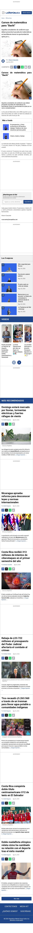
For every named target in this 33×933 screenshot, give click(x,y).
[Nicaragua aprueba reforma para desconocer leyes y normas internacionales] (16, 522)
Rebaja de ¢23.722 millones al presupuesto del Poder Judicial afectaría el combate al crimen (14, 644)
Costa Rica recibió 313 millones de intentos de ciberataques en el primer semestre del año (15, 556)
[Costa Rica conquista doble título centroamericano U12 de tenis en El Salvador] (16, 815)
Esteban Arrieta (7, 654)
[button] (26, 12)
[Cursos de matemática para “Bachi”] (16, 48)
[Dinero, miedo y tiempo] (6, 136)
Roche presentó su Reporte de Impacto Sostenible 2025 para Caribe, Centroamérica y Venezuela (6, 351)
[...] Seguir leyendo (20, 454)
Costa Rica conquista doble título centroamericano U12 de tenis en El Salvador (15, 791)
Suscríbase (25, 911)
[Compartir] (29, 67)
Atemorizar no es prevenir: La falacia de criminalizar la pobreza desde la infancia (25, 298)
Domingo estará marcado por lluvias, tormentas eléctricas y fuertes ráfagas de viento (15, 412)
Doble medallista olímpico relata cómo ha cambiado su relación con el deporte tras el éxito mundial (16, 847)
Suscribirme (28, 201)
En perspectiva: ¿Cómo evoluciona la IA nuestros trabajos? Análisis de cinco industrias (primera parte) (18, 127)
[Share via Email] (25, 67)
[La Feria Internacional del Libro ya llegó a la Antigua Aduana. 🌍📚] (18, 333)
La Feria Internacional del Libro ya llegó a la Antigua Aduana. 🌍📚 (18, 349)
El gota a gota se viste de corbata (23, 285)
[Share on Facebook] (15, 67)
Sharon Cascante (13, 60)
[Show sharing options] (30, 98)
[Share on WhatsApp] (22, 67)
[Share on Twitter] (18, 67)
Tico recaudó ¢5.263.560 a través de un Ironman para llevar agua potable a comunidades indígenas (15, 703)
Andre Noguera (7, 420)
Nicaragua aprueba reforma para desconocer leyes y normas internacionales (15, 498)
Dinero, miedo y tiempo (17, 136)
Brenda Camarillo (7, 564)
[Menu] (3, 13)
